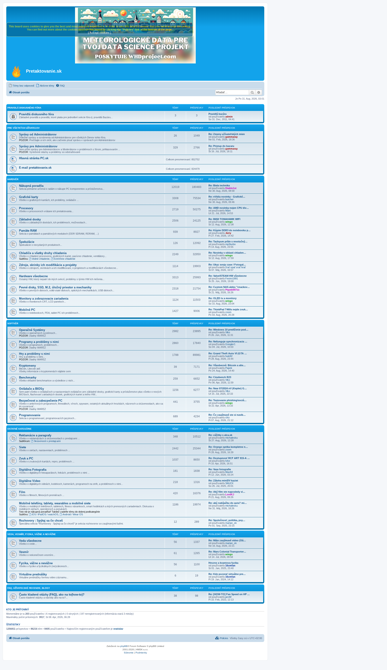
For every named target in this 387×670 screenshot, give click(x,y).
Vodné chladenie (40, 258)
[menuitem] (21, 85)
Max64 (229, 472)
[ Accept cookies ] (99, 32)
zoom (228, 312)
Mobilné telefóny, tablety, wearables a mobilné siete (54, 503)
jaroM (228, 597)
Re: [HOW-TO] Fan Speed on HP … (229, 594)
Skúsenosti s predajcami (47, 441)
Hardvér (12, 179)
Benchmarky (27, 377)
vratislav (118, 628)
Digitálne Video (29, 481)
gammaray (231, 136)
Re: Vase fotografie (220, 469)
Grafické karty (28, 197)
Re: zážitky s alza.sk (220, 435)
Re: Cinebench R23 (220, 377)
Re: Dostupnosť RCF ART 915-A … (229, 458)
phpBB (123, 646)
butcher (229, 199)
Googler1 (230, 344)
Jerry (228, 233)
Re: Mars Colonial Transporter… (227, 551)
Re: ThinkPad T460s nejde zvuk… (228, 309)
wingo (229, 221)
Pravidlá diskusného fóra (24, 108)
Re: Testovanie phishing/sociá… (228, 400)
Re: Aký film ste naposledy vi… (227, 491)
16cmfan (230, 565)
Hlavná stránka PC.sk (33, 158)
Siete (22, 447)
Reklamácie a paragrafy (35, 435)
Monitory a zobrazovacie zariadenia (43, 298)
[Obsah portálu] (16, 71)
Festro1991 (231, 278)
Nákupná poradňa (31, 185)
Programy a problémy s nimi (39, 342)
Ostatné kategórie (19, 429)
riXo (227, 417)
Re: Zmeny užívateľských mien (227, 134)
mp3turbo (230, 244)
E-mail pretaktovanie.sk (35, 167)
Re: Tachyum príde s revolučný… (228, 241)
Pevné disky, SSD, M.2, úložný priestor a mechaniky (55, 287)
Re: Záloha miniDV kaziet (223, 480)
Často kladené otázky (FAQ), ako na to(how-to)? (51, 594)
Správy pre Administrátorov (38, 146)
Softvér (12, 323)
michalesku (231, 437)
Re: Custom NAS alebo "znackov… (229, 287)
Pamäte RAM (28, 230)
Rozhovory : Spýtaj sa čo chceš (41, 520)
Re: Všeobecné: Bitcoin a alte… (227, 365)
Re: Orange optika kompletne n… (228, 447)
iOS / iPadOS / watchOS (45, 514)
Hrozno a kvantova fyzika (223, 562)
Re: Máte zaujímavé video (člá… (227, 540)
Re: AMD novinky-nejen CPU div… (229, 208)
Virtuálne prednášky (33, 574)
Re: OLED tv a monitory (222, 298)
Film (22, 492)
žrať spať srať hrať (235, 267)
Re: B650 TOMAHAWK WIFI (224, 219)
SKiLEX (229, 483)
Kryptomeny (27, 365)
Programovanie (29, 415)
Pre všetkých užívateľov (23, 128)
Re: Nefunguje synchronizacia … (228, 341)
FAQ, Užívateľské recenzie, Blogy (28, 588)
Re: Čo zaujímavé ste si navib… (227, 414)
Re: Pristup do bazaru (221, 146)
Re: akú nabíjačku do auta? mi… (228, 503)
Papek (228, 368)
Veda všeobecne (30, 540)
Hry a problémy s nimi (34, 353)
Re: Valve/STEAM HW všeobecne (228, 275)
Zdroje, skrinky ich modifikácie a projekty (48, 265)
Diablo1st (230, 188)
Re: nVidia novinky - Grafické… (227, 196)
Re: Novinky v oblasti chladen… (227, 252)
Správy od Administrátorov (37, 134)
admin (229, 116)
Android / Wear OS (72, 514)
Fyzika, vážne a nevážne (36, 563)
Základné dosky (30, 219)
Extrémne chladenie (64, 258)
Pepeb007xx (232, 289)
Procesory (26, 208)
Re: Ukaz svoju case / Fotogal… (227, 264)
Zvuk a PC (26, 458)
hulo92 (228, 356)
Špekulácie (26, 242)
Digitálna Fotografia (32, 469)
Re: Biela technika (219, 185)
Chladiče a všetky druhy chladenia (43, 253)
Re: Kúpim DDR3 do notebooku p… (230, 230)
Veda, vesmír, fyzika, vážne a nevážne (31, 534)
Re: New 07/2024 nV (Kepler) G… (228, 388)
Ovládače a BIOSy (31, 388)
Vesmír (24, 552)
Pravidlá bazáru (218, 114)
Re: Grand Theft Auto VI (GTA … (228, 353)
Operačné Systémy (32, 330)
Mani (227, 210)
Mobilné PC (27, 309)
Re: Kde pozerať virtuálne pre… (227, 574)
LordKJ (229, 494)
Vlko (227, 332)
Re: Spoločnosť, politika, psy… (227, 520)
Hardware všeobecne (33, 276)
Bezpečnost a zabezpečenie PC (40, 400)
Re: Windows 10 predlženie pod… (228, 329)
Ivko (227, 460)
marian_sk (231, 523)
